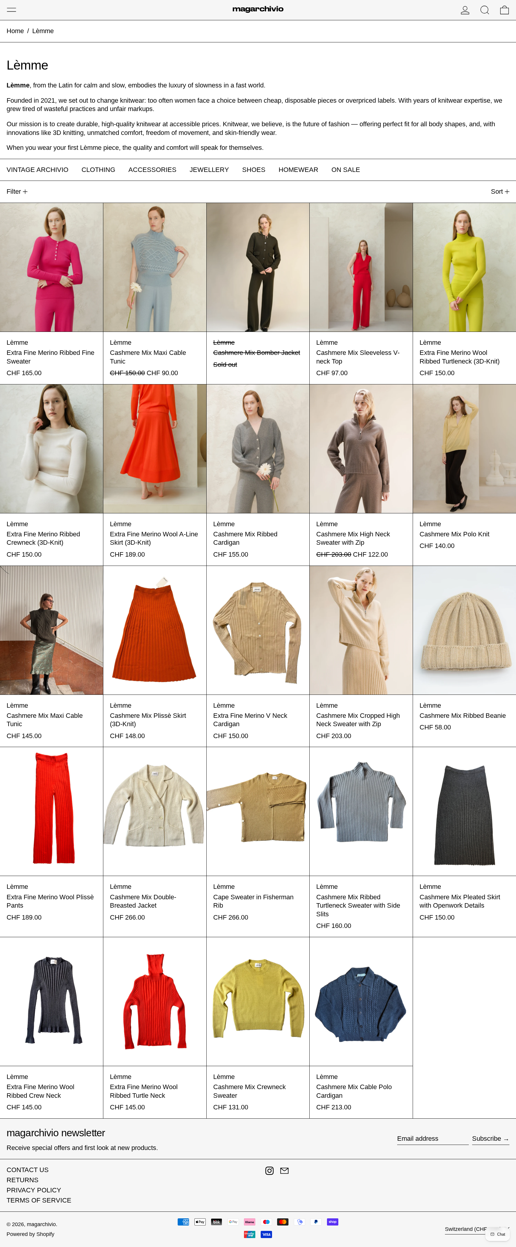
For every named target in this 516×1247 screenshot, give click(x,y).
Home (15, 31)
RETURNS (23, 1180)
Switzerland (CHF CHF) (474, 1229)
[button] (485, 10)
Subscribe (486, 1138)
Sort (497, 191)
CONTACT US (28, 1170)
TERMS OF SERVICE (39, 1200)
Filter (14, 191)
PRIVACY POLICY (34, 1190)
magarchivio (41, 1224)
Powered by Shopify (30, 1234)
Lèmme (43, 31)
